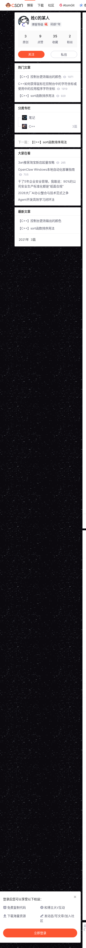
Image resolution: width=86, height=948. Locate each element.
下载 (40, 5)
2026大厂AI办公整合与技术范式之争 (43, 193)
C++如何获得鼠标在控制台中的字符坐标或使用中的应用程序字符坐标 (47, 86)
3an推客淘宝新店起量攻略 (41, 162)
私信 (64, 54)
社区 (51, 5)
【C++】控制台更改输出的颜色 (45, 76)
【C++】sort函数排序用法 (41, 95)
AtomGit (69, 5)
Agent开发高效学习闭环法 (36, 199)
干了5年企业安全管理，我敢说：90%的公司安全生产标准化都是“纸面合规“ (47, 183)
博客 (30, 5)
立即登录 (40, 933)
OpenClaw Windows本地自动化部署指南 (46, 172)
